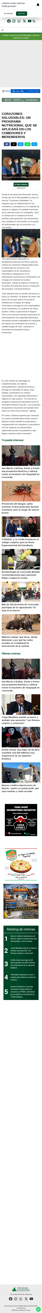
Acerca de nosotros (11, 1306)
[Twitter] (24, 21)
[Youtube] (29, 21)
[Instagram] (14, 21)
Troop (28, 1310)
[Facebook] (9, 21)
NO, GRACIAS (8, 13)
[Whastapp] (19, 21)
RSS (35, 1306)
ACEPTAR (21, 13)
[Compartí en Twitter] (14, 144)
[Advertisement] (21, 65)
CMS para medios (18, 1310)
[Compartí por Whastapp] (27, 144)
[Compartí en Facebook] (7, 144)
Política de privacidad (26, 1306)
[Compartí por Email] (21, 144)
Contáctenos (21, 1308)
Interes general (21, 184)
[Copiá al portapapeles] (34, 144)
